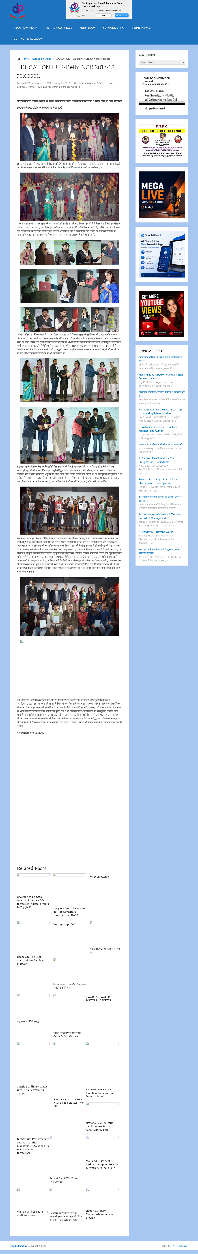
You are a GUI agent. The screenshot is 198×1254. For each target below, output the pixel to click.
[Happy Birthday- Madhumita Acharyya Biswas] (102, 1197)
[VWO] (82, 16)
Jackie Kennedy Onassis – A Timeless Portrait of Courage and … (160, 516)
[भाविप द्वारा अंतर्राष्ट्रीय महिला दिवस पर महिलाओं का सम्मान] (33, 1198)
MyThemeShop (179, 1246)
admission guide (41, 58)
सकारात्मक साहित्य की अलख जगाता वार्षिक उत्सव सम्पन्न (160, 359)
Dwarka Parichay (18, 1246)
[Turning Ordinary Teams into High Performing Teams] (33, 1062)
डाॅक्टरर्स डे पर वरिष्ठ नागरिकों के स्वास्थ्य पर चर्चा (160, 444)
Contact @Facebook (28, 38)
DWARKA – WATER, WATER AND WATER (98, 998)
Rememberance (99, 876)
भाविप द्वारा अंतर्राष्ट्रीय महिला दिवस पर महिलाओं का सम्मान (32, 1213)
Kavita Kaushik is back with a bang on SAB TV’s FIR (68, 1103)
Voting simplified (64, 924)
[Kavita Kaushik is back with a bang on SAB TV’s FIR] (69, 1069)
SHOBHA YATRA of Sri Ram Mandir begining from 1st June (99, 1093)
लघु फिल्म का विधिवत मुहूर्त (28, 1021)
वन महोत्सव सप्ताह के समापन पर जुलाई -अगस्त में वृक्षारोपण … (160, 499)
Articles (101, 83)
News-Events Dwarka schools (52, 86)
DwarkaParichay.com (31, 83)
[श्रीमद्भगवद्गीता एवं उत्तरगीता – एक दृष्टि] (106, 933)
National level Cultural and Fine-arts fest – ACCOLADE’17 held (100, 1126)
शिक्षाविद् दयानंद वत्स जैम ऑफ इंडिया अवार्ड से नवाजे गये (69, 986)
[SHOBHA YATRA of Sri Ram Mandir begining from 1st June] (102, 1064)
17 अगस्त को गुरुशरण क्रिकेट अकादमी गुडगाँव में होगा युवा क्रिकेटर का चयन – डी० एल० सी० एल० (66, 1216)
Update (75, 86)
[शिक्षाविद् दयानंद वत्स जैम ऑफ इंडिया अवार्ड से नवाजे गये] (69, 969)
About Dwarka (24, 27)
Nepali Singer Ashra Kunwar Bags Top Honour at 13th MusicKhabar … (160, 411)
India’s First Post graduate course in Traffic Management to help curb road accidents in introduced (33, 1145)
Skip (104, 15)
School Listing (113, 27)
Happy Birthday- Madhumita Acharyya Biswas (99, 1214)
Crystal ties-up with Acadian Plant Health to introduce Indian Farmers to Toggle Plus (33, 902)
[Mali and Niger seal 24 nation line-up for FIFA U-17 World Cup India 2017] (102, 1147)
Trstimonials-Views (58, 27)
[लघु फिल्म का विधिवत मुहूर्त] (33, 1006)
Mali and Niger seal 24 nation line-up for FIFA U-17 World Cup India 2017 (102, 1164)
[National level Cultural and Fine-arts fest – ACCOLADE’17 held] (102, 1111)
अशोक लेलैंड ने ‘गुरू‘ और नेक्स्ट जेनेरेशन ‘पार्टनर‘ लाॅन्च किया (67, 1034)
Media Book (87, 27)
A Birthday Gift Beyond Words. (156, 531)
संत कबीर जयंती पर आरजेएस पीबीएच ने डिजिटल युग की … (162, 394)
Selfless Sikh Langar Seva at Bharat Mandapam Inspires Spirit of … (159, 481)
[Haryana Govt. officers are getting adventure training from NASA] (69, 889)
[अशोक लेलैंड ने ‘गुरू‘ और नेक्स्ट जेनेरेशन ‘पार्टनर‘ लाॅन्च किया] (69, 1012)
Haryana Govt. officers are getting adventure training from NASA (69, 911)
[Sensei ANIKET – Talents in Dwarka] (66, 1155)
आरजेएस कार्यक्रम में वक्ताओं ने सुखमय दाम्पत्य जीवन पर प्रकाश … (159, 551)
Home (25, 58)
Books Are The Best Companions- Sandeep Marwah (30, 960)
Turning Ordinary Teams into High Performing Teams (32, 1090)
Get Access (121, 15)
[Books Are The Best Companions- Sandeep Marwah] (33, 937)
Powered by (74, 16)
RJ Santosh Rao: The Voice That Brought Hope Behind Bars (157, 460)
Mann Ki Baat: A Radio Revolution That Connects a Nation (161, 376)
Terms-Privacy (142, 27)
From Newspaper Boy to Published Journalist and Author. (159, 429)
